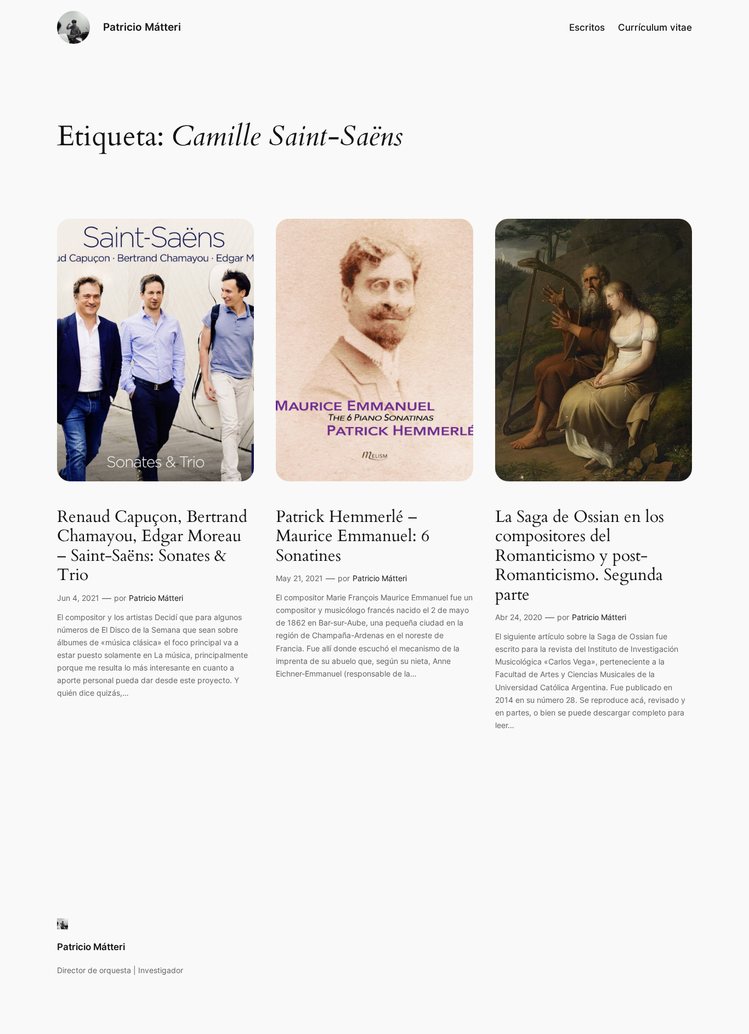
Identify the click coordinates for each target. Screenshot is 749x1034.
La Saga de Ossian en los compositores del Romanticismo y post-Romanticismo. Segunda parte (579, 556)
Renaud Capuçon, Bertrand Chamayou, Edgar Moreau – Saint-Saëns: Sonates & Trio (152, 547)
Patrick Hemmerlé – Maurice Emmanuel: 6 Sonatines (352, 537)
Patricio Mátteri (142, 26)
